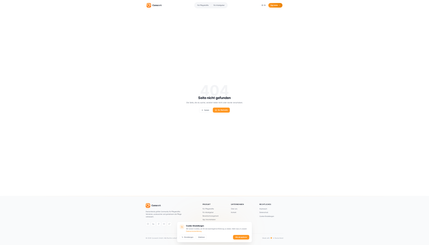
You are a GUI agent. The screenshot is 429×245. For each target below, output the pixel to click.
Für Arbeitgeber (208, 212)
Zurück (206, 110)
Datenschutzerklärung (194, 231)
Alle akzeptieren (241, 237)
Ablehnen (201, 237)
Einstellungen (188, 237)
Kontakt (233, 212)
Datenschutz (263, 212)
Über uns (234, 209)
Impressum (263, 209)
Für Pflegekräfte (208, 209)
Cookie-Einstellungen (266, 216)
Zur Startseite (223, 110)
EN (265, 5)
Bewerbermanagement (211, 216)
